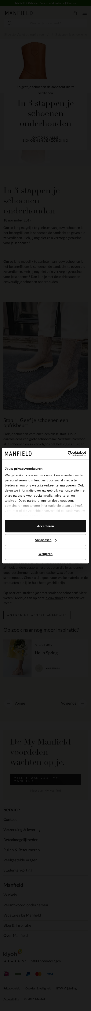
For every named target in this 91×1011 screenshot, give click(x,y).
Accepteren (45, 526)
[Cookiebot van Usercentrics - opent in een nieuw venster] (67, 453)
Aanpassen (43, 540)
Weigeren (46, 554)
